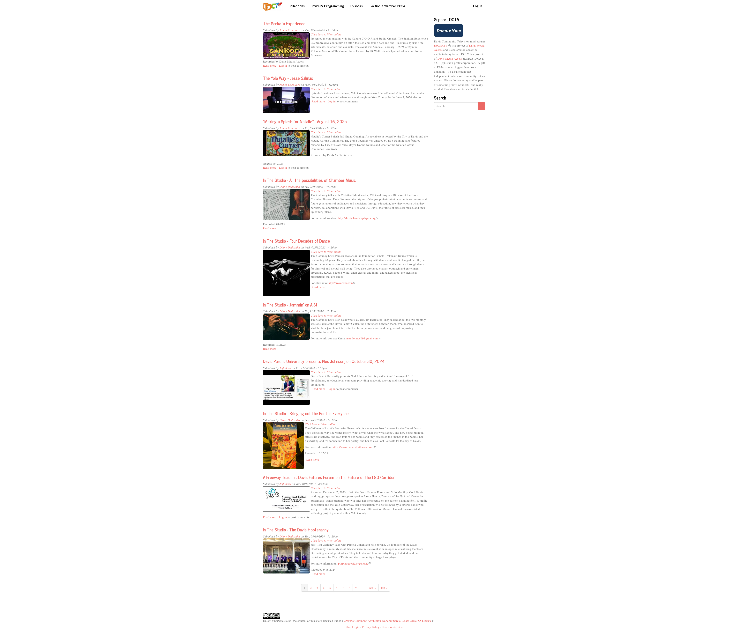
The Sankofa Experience (284, 23)
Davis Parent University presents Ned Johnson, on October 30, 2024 (324, 361)
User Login (352, 627)
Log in (477, 6)
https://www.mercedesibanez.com (354, 447)
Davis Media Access (450, 58)
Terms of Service (392, 627)
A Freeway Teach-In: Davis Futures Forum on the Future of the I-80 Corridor (329, 477)
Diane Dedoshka (290, 187)
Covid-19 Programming (327, 6)
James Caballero (290, 30)
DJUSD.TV (442, 45)
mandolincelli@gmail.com (363, 338)
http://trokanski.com (341, 283)
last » (384, 588)
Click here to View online (326, 34)
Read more (269, 65)
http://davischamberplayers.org (358, 218)
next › (372, 588)
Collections (296, 6)
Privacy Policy (370, 627)
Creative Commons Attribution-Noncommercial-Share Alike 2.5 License (389, 621)
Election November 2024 (387, 6)
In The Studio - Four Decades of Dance (296, 240)
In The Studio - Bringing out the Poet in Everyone (306, 413)
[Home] (274, 6)
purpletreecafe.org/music (354, 563)
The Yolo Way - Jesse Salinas (288, 78)
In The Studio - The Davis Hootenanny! (296, 529)
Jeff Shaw (285, 368)
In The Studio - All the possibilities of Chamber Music (309, 180)
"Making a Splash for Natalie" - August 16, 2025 (305, 121)
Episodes (356, 6)
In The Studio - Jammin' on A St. (290, 304)
